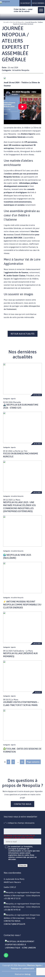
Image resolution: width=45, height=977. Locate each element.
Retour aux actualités (22, 334)
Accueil (6, 22)
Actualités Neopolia (20, 70)
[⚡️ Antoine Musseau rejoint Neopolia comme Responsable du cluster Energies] (22, 577)
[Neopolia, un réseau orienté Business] (6, 2)
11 (22, 762)
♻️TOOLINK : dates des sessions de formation (22, 750)
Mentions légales (34, 965)
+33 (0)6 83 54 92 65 (12, 910)
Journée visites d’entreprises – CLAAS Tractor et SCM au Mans (21, 703)
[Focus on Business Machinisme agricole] (22, 427)
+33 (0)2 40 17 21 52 (12, 898)
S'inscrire (22, 865)
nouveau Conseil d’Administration (20, 234)
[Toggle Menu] (41, 10)
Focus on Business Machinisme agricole (20, 455)
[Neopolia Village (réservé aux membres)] (22, 627)
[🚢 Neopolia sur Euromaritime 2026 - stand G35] (22, 378)
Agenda (13, 398)
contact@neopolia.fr (14, 924)
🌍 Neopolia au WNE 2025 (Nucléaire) (17, 556)
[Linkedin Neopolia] (22, 948)
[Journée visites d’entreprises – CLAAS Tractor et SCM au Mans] (22, 676)
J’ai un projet (25, 3)
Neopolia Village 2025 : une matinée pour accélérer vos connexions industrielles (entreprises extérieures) (19, 507)
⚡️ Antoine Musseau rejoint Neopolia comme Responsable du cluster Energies (22, 604)
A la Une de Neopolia (17, 22)
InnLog (27, 974)
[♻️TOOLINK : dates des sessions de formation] (22, 724)
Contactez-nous (22, 804)
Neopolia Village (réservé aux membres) (20, 655)
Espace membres (38, 3)
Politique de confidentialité (22, 968)
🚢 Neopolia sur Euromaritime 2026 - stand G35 (20, 406)
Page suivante (33, 762)
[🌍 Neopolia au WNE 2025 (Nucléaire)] (22, 531)
